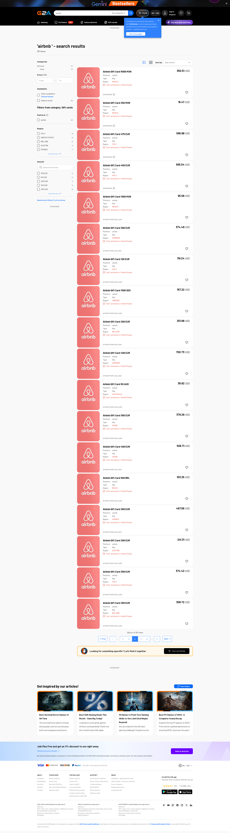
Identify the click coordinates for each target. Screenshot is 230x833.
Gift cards (40, 66)
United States (47, 96)
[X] (186, 805)
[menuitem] (42, 22)
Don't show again (135, 34)
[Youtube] (168, 805)
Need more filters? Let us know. (51, 200)
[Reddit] (177, 805)
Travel (42, 69)
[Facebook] (164, 805)
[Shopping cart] (188, 13)
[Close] (226, 3)
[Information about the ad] (114, 94)
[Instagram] (182, 805)
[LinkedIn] (191, 805)
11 (157, 639)
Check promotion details (47, 751)
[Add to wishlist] (187, 92)
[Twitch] (173, 805)
